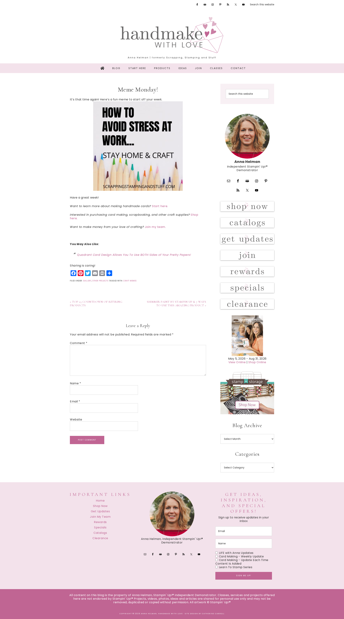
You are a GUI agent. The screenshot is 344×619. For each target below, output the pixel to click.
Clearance (100, 538)
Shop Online (257, 362)
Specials (100, 527)
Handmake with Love (172, 35)
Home (100, 501)
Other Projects (100, 280)
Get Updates (100, 511)
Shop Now (100, 506)
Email (75, 401)
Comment (78, 343)
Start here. (160, 206)
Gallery (87, 280)
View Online (237, 362)
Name (75, 383)
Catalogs (100, 533)
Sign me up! (243, 575)
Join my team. (156, 227)
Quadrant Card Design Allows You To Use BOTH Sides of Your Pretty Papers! (134, 255)
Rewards (100, 522)
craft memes (130, 280)
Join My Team (100, 517)
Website (76, 419)
